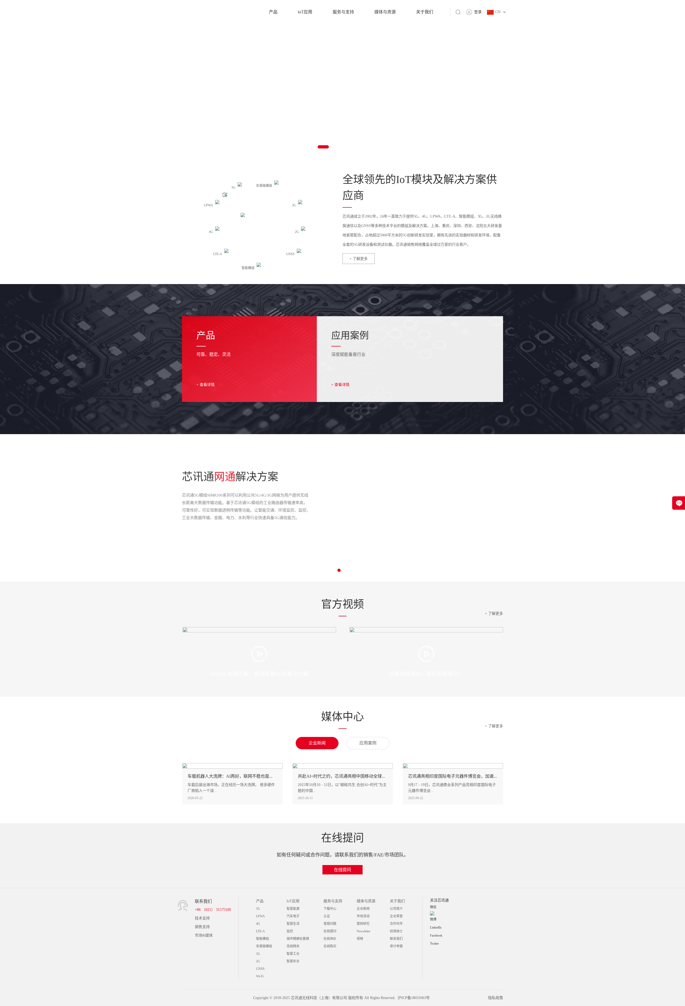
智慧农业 (293, 961)
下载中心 (330, 909)
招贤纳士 (396, 931)
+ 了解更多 (358, 259)
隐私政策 (495, 998)
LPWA (260, 916)
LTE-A (260, 931)
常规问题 (330, 924)
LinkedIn (436, 927)
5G (258, 909)
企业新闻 (363, 909)
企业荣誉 (396, 916)
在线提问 (342, 869)
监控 (290, 931)
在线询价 (330, 939)
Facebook (436, 935)
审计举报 (396, 946)
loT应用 (305, 12)
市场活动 (363, 916)
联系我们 (396, 939)
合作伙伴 (396, 924)
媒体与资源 (385, 12)
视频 (360, 939)
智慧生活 (293, 924)
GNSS (260, 969)
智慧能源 (293, 909)
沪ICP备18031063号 (414, 998)
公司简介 (396, 909)
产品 (273, 12)
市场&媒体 (204, 935)
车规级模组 (264, 946)
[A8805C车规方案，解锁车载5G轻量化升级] (259, 653)
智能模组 (262, 939)
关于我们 (424, 12)
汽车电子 (293, 916)
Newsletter (363, 931)
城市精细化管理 (298, 939)
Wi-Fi (260, 976)
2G (258, 961)
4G (258, 924)
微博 (433, 919)
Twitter (434, 943)
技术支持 (202, 918)
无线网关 (293, 946)
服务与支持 (343, 12)
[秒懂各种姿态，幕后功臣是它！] (426, 653)
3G (258, 954)
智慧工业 (293, 954)
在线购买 (330, 946)
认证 (327, 916)
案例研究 (363, 924)
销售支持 (202, 927)
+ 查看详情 (205, 385)
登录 (478, 12)
